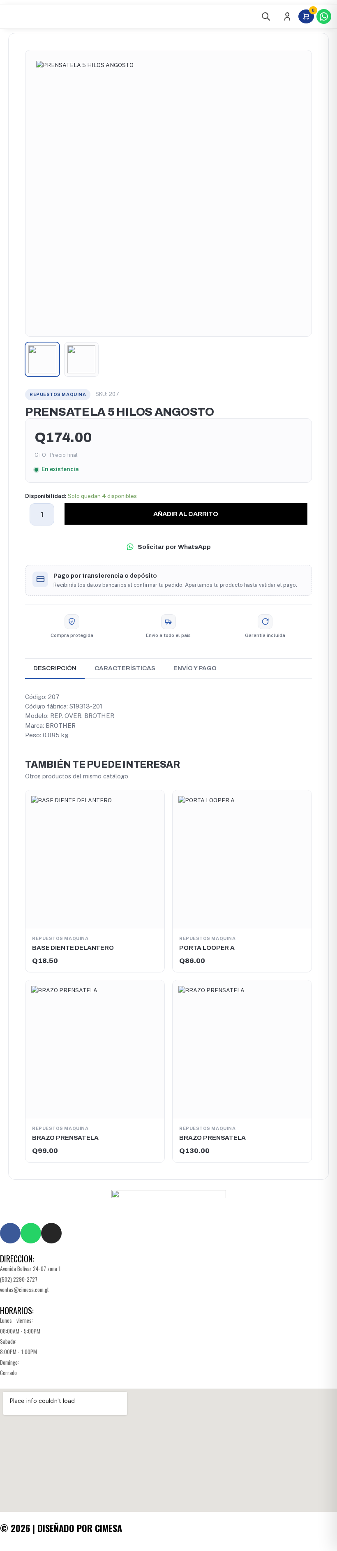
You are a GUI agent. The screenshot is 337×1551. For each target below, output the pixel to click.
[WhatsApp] (323, 16)
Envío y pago (195, 668)
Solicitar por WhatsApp (174, 546)
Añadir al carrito (185, 513)
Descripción (54, 668)
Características (125, 668)
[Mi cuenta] (287, 16)
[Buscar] (266, 16)
